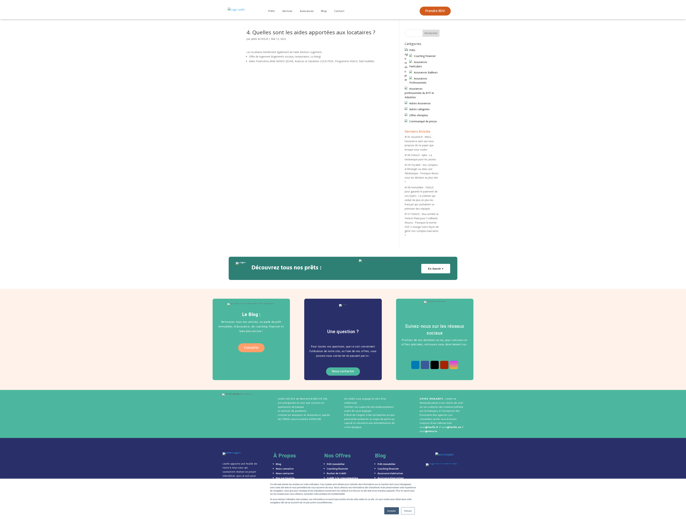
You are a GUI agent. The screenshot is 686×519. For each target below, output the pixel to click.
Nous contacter (343, 371)
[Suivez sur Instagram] (454, 365)
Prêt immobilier (336, 464)
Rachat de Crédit (336, 474)
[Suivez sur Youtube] (444, 365)
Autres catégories (419, 109)
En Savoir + (436, 268)
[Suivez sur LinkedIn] (415, 365)
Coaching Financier (425, 56)
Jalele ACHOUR (259, 39)
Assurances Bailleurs (426, 72)
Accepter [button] (391, 510)
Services (287, 11)
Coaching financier (337, 469)
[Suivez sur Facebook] (425, 365)
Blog (324, 11)
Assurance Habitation (390, 474)
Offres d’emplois (418, 115)
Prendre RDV (435, 11)
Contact (339, 11)
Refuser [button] (408, 510)
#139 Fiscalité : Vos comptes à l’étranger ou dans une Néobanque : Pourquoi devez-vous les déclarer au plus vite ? (422, 173)
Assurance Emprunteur (390, 478)
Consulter (251, 348)
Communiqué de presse (423, 121)
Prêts (271, 11)
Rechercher (431, 33)
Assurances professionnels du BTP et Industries (419, 93)
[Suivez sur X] (435, 365)
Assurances (307, 11)
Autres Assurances (420, 103)
